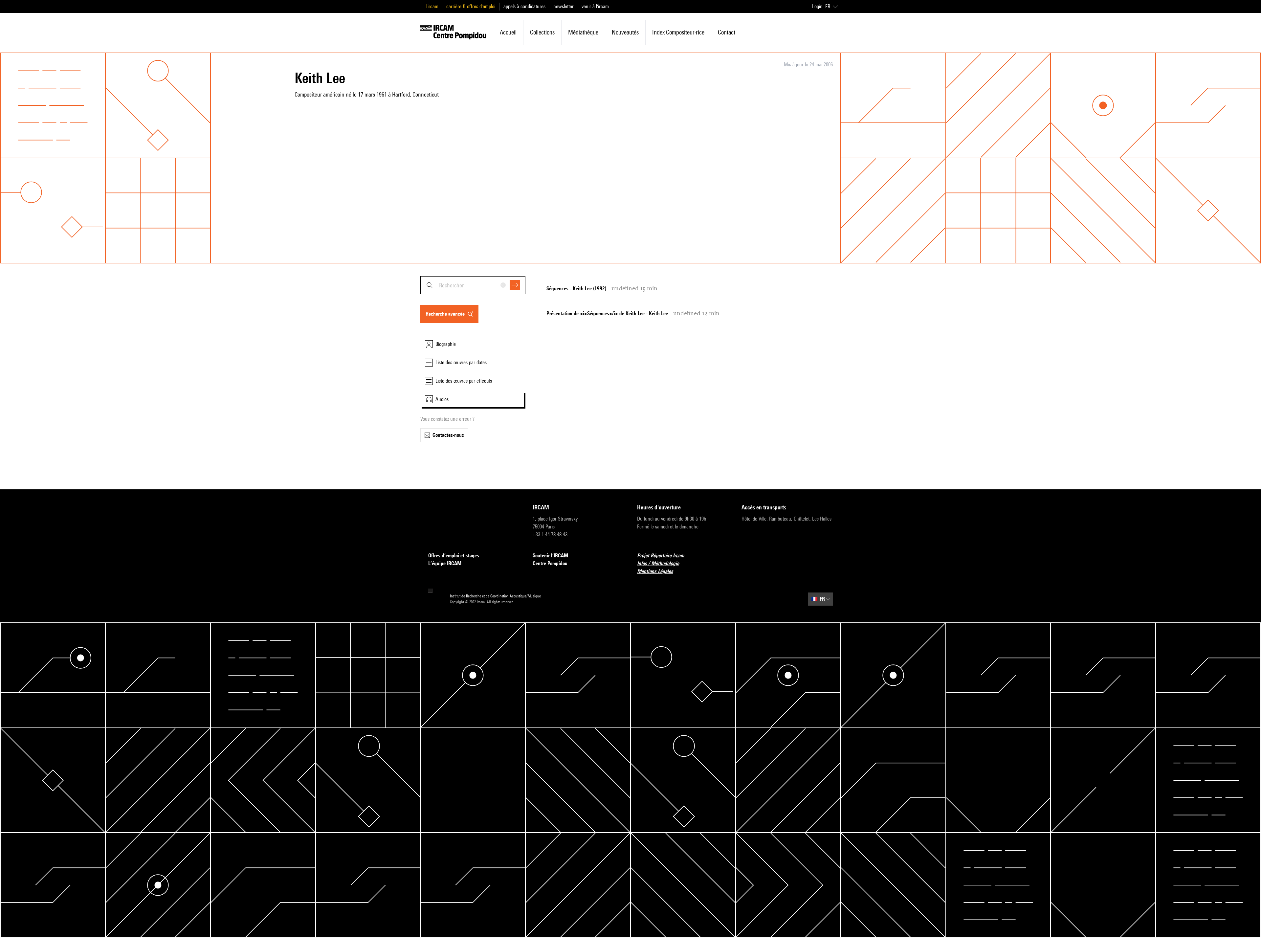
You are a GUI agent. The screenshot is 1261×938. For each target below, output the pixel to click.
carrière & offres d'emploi (470, 6)
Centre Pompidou (550, 563)
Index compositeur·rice (678, 32)
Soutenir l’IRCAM (550, 555)
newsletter (563, 6)
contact (726, 32)
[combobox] (472, 285)
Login (817, 6)
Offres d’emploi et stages (453, 555)
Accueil (508, 32)
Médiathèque (583, 32)
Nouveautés (625, 32)
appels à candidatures (524, 6)
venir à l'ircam (595, 6)
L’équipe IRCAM (444, 563)
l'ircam (432, 6)
